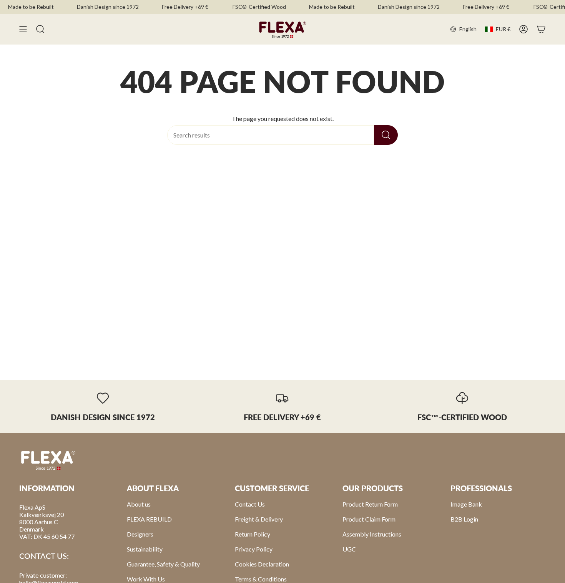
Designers (140, 534)
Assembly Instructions (371, 534)
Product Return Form (370, 504)
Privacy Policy (254, 549)
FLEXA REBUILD (149, 519)
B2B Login (464, 519)
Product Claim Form (369, 519)
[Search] (386, 135)
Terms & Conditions (261, 579)
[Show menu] (23, 29)
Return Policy (252, 534)
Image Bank (466, 504)
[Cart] (541, 29)
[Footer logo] (48, 460)
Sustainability (145, 549)
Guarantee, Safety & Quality (163, 564)
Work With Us (146, 579)
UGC (349, 549)
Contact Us (250, 504)
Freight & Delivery (259, 519)
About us (139, 504)
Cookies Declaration (262, 564)
